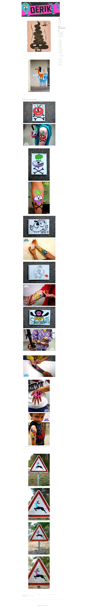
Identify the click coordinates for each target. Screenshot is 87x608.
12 (59, 44)
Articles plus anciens (51, 594)
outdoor (60, 34)
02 (60, 61)
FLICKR (60, 23)
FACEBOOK (60, 22)
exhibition (60, 32)
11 (60, 48)
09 (59, 65)
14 (59, 42)
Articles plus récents (26, 594)
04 (60, 58)
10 (60, 49)
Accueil (39, 594)
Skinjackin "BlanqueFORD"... (30, 99)
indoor (60, 33)
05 (60, 53)
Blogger (47, 605)
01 (60, 62)
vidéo (59, 37)
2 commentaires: (30, 94)
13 (59, 43)
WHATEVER (60, 24)
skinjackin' (60, 36)
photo (59, 35)
